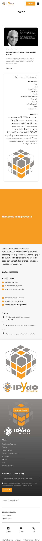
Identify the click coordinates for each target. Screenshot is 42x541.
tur (29, 144)
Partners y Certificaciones (10, 453)
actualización (15, 117)
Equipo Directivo (7, 450)
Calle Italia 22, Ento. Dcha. (9, 512)
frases (33, 132)
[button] (38, 3)
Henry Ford (7, 135)
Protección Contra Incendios (28, 97)
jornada (26, 135)
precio (27, 138)
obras (21, 138)
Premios (22, 77)
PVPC (31, 138)
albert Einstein (32, 117)
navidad (8, 138)
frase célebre (25, 132)
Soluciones (17, 141)
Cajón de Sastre (32, 89)
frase (18, 132)
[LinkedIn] (8, 528)
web (36, 144)
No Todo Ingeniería (16, 49)
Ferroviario (34, 99)
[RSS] (33, 528)
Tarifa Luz (28, 141)
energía (24, 126)
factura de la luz (29, 129)
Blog (7, 49)
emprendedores (16, 126)
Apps (35, 87)
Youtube (21, 531)
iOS (22, 136)
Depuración (33, 92)
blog (23, 120)
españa (28, 126)
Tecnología (26, 144)
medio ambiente (33, 135)
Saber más (9, 68)
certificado (33, 120)
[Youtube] (21, 528)
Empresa (4, 447)
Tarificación (34, 141)
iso (24, 135)
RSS (34, 531)
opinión (24, 138)
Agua (35, 84)
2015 (9, 117)
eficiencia (21, 123)
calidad (27, 120)
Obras (35, 106)
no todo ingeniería (15, 138)
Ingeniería (15, 135)
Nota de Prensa (32, 109)
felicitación (12, 132)
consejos (14, 123)
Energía (35, 94)
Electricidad (31, 123)
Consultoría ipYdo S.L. (13, 500)
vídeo (33, 143)
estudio (32, 126)
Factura (17, 129)
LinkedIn (8, 531)
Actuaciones (32, 77)
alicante (14, 120)
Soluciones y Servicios (9, 444)
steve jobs (22, 141)
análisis (20, 120)
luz (29, 136)
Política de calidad (7, 465)
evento (35, 126)
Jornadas (34, 101)
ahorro (23, 117)
